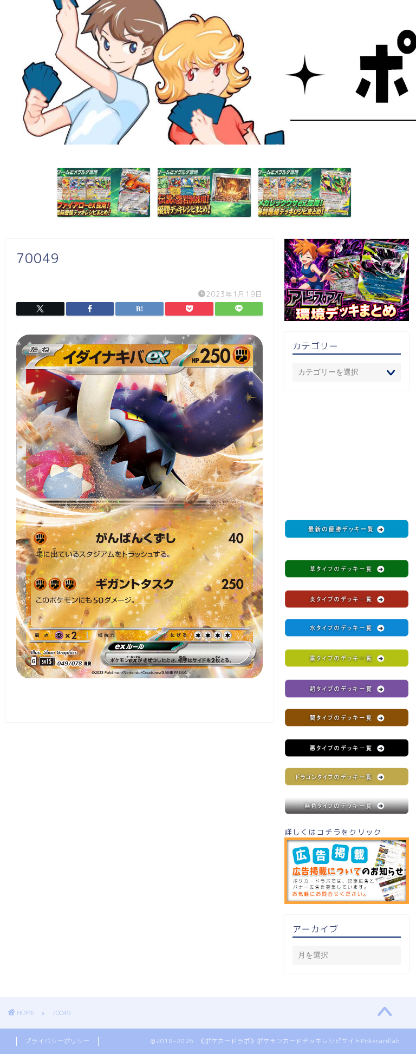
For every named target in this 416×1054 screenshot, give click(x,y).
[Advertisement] (346, 455)
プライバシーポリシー (57, 1041)
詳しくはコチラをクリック (333, 832)
